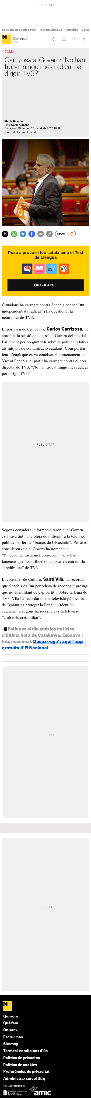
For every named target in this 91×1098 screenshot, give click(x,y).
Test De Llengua (50, 29)
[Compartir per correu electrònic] (40, 234)
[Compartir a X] (5, 234)
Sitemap (10, 1044)
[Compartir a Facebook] (31, 234)
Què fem (10, 1023)
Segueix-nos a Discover (19, 29)
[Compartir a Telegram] (23, 234)
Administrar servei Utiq (24, 1078)
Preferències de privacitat (26, 1071)
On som (10, 1030)
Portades (71, 29)
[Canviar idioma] (74, 39)
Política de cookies (20, 1065)
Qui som (10, 1016)
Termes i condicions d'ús (25, 1051)
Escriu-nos (13, 1037)
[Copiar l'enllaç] (49, 234)
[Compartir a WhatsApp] (14, 234)
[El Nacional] (6, 39)
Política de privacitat (21, 1058)
